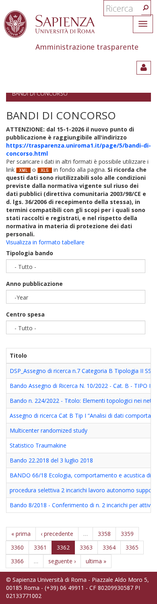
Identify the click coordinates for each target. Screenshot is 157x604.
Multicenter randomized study (48, 430)
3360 (17, 547)
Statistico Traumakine (38, 445)
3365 (132, 547)
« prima (21, 533)
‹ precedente (57, 533)
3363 (86, 547)
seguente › (62, 561)
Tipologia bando (29, 253)
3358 (104, 533)
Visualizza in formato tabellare (45, 242)
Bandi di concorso (40, 93)
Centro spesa (25, 314)
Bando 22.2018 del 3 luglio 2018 (51, 460)
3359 (127, 533)
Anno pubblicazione (34, 283)
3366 (17, 561)
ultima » (96, 561)
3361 (40, 547)
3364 (109, 547)
